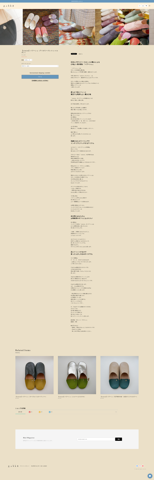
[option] (41, 27)
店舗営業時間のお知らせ (77, 1)
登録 (119, 439)
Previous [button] (2, 27)
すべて (20, 412)
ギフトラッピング (26, 63)
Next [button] (151, 27)
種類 (23, 60)
